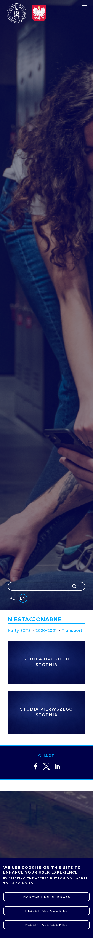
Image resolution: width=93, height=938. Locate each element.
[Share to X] (46, 766)
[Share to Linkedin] (57, 766)
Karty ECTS (19, 630)
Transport (72, 630)
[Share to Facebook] (35, 766)
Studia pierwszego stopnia (46, 712)
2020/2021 (46, 630)
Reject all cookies (46, 911)
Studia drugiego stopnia (47, 662)
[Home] (16, 13)
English (23, 599)
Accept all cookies (46, 925)
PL (12, 598)
